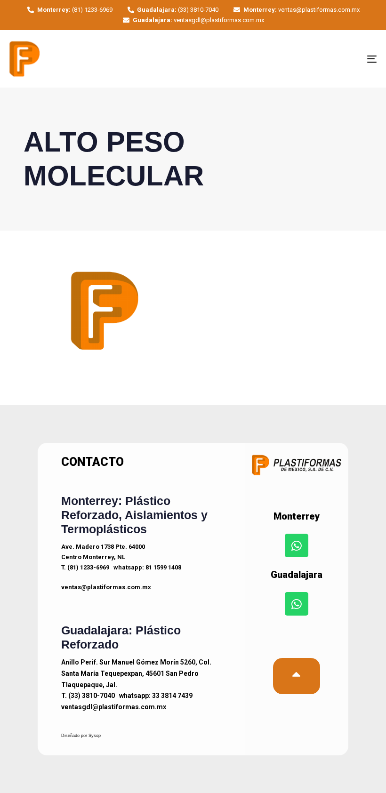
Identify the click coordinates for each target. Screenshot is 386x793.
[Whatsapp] (296, 545)
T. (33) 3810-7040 (88, 695)
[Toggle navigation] (315, 59)
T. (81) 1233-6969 (85, 567)
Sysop (94, 735)
